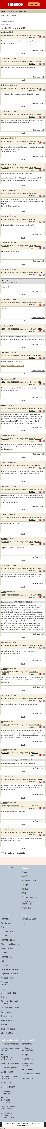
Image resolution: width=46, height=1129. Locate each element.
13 (20, 28)
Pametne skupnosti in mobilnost (9, 1002)
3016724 (5, 465)
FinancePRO (6, 957)
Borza (12, 22)
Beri (8, 15)
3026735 (5, 698)
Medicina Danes (29, 919)
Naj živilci (5, 989)
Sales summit (7, 1072)
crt (2, 722)
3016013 (5, 382)
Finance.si (5, 919)
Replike (14, 15)
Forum (3, 11)
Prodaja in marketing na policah (10, 1077)
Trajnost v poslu (8, 1029)
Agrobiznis (5, 923)
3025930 (5, 595)
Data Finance (7, 931)
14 (22, 28)
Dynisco (4, 58)
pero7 (3, 32)
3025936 (5, 645)
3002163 (5, 193)
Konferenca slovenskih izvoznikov (6, 1100)
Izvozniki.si (6, 965)
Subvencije (6, 1012)
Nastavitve (14, 11)
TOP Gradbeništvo (9, 1020)
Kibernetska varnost (9, 969)
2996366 (38, 35)
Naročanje (26, 876)
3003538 (5, 246)
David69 (4, 436)
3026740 (5, 753)
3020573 (5, 542)
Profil (8, 11)
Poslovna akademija (10, 1044)
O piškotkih (26, 908)
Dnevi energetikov (9, 1068)
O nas (24, 872)
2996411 (5, 88)
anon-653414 (5, 642)
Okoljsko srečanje (9, 1087)
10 (13, 28)
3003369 (5, 219)
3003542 (5, 302)
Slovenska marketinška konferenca (6, 1057)
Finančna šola (7, 948)
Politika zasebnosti (30, 897)
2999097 (5, 115)
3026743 (5, 779)
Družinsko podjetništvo (6, 1092)
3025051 (5, 568)
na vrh (23, 53)
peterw (31, 35)
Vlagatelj (33, 4)
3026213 (5, 672)
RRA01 (3, 405)
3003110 (33, 219)
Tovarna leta (6, 1016)
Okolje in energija (8, 993)
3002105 (5, 141)
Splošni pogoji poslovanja (28, 903)
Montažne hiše (7, 978)
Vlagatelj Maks (7, 1033)
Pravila (20, 11)
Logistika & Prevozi (9, 974)
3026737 (5, 725)
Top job (4, 1025)
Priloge (25, 885)
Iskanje (25, 11)
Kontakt (25, 889)
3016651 (5, 409)
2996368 (5, 35)
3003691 (5, 355)
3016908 (5, 489)
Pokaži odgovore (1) (38, 50)
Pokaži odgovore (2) (38, 156)
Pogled (3, 15)
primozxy (4, 190)
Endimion (4, 85)
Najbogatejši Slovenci (6, 983)
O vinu (4, 997)
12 (18, 28)
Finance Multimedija (10, 944)
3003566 (5, 329)
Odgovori (32, 37)
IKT (2, 961)
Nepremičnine (7, 952)
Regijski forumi (7, 1083)
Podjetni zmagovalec (10, 1008)
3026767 (5, 832)
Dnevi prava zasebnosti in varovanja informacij (10, 1115)
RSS (24, 893)
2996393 (5, 61)
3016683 (5, 439)
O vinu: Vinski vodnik (31, 1074)
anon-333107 (5, 164)
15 (24, 28)
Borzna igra (27, 1044)
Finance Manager (8, 940)
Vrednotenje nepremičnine (27, 1049)
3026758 (5, 806)
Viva (24, 923)
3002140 (5, 168)
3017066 (5, 517)
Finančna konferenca (10, 1063)
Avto (3, 927)
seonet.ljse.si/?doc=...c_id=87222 (12, 366)
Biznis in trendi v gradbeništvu (8, 1107)
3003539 (5, 272)
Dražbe (4, 936)
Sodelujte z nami (29, 880)
